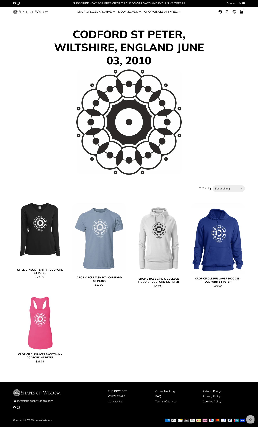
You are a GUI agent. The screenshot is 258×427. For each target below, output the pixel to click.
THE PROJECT (117, 391)
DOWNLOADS (129, 11)
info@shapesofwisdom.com (33, 400)
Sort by (205, 188)
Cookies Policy (212, 401)
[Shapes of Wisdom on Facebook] (14, 3)
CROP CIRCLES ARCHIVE (96, 11)
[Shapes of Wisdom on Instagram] (18, 3)
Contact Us (115, 401)
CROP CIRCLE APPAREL (162, 11)
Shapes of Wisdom (42, 420)
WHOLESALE (116, 396)
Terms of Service (166, 401)
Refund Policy (212, 391)
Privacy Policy (212, 396)
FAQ (158, 396)
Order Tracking (165, 391)
